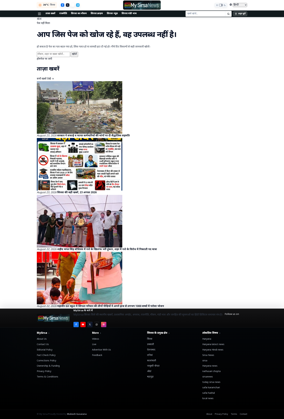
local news (207, 398)
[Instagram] (103, 324)
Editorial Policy (44, 349)
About (209, 414)
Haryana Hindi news (212, 349)
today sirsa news (211, 382)
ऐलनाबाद (151, 349)
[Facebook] (62, 5)
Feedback (97, 355)
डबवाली (150, 344)
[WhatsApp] (72, 5)
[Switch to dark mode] (221, 5)
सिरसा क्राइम (97, 13)
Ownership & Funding (48, 366)
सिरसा (149, 339)
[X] (67, 5)
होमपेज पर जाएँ (44, 59)
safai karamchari (211, 387)
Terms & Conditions (47, 376)
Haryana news (209, 366)
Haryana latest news (213, 344)
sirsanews (207, 376)
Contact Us (43, 344)
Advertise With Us (101, 349)
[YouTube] (83, 324)
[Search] (228, 14)
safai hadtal (208, 393)
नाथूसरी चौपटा (153, 366)
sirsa (204, 360)
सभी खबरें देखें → (45, 79)
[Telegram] (78, 5)
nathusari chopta (211, 371)
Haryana (206, 339)
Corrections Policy (46, 360)
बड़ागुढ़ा (150, 376)
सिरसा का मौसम (79, 13)
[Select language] (238, 5)
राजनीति (63, 13)
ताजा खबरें (50, 13)
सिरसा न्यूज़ (112, 13)
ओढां (149, 371)
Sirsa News (208, 355)
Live (94, 344)
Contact (243, 414)
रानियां (150, 355)
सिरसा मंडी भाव (129, 13)
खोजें (74, 54)
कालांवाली (151, 360)
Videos (95, 339)
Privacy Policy (44, 371)
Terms (234, 414)
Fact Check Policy (46, 355)
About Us (42, 339)
